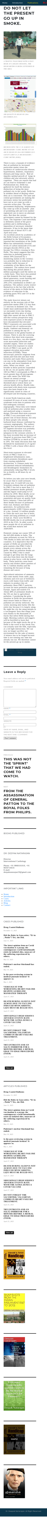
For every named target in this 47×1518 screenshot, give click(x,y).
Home (4, 3)
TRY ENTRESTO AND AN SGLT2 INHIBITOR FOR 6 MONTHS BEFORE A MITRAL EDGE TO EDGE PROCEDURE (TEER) (19, 1049)
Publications (33, 3)
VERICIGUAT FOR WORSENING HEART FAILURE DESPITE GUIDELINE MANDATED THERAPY (19, 990)
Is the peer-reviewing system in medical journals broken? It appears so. (18, 976)
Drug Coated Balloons (14, 927)
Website (8, 721)
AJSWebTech (29, 1513)
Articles (7, 901)
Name (7, 708)
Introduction (17, 3)
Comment (8, 687)
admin (11, 650)
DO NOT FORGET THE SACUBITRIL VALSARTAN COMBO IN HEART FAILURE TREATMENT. (18, 1033)
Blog (20, 652)
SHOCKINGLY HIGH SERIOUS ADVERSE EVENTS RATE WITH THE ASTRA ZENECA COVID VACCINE (19, 1019)
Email (7, 715)
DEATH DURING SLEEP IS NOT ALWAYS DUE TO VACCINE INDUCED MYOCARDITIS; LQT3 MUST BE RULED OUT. (20, 1004)
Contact (7, 905)
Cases (6, 899)
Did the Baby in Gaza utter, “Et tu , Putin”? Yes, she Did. (20, 936)
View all (9, 1068)
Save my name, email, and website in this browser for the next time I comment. (18, 732)
